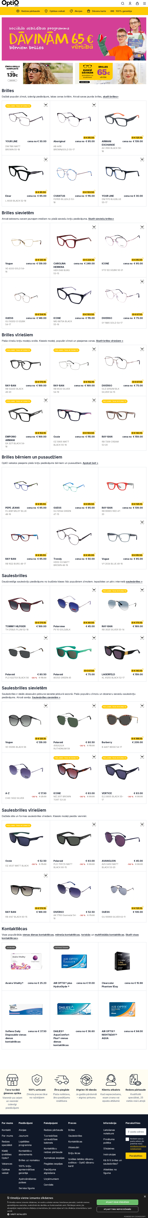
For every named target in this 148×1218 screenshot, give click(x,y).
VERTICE (107, 793)
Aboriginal (59, 141)
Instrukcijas (109, 1154)
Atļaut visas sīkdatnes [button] (117, 1202)
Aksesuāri (73, 1147)
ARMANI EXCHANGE (108, 143)
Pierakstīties (136, 1156)
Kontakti (6, 1130)
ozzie (56, 436)
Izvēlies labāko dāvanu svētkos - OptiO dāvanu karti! (81, 1162)
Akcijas (78, 11)
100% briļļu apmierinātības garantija (27, 1169)
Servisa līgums (27, 1188)
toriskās (85, 934)
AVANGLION (109, 860)
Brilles (71, 1130)
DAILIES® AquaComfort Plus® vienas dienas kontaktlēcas (61, 1038)
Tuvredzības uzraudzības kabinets (51, 1139)
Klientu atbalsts (111, 1089)
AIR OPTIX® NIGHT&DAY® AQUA (109, 1035)
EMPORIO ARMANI (10, 438)
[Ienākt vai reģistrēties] (130, 4)
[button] (50, 1214)
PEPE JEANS (12, 507)
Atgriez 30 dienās (86, 1089)
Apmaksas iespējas (54, 1157)
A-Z (7, 793)
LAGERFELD (108, 674)
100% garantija (124, 11)
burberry (107, 742)
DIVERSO (107, 318)
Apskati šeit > (90, 463)
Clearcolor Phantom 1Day (110, 985)
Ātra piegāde (61, 1089)
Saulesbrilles (75, 1135)
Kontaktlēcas (75, 1141)
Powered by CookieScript (135, 1216)
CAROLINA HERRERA (59, 265)
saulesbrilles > (134, 581)
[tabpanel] (74, 39)
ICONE (105, 263)
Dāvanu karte (99, 11)
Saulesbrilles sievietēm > (46, 697)
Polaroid (10, 674)
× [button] (145, 1197)
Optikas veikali (57, 11)
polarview (59, 626)
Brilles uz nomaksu (29, 1160)
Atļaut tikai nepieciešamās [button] (117, 1209)
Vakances (7, 1163)
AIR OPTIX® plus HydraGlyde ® (62, 985)
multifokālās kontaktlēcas (109, 934)
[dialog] (74, 1206)
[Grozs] (137, 4)
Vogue (9, 263)
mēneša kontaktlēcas (67, 934)
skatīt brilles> (111, 96)
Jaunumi (23, 1135)
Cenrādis (48, 1184)
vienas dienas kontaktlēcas (38, 934)
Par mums (7, 1135)
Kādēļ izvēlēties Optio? (7, 1154)
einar (8, 195)
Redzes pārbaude (30, 11)
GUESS (9, 318)
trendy (57, 558)
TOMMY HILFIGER (15, 626)
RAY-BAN (10, 385)
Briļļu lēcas (74, 1153)
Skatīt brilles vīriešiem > (109, 340)
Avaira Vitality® (14, 983)
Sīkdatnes (108, 1148)
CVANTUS (59, 195)
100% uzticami (37, 1089)
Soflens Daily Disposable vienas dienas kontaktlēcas (15, 1036)
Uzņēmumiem (51, 1178)
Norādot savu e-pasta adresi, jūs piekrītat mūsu (138, 1144)
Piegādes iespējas (53, 1163)
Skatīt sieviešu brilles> (101, 218)
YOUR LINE (11, 141)
